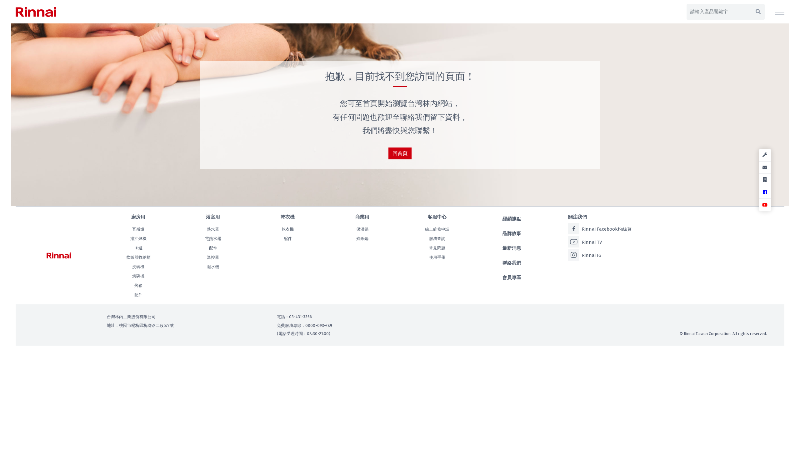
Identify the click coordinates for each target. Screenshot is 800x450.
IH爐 (138, 248)
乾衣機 (288, 217)
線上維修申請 (437, 229)
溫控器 (213, 257)
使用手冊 (437, 257)
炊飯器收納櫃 (138, 257)
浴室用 (213, 217)
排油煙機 (138, 238)
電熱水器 (213, 238)
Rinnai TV (592, 242)
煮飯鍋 (362, 238)
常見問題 (437, 248)
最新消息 (511, 248)
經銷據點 (511, 219)
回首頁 (400, 153)
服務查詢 (437, 238)
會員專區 (511, 277)
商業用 (362, 217)
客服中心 (437, 217)
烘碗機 (138, 276)
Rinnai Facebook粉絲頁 (607, 229)
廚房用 (138, 217)
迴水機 (213, 266)
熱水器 (213, 229)
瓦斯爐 (138, 229)
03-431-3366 (300, 316)
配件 (138, 294)
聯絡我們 (511, 263)
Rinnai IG (591, 255)
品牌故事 (511, 233)
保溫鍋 (362, 229)
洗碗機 (138, 266)
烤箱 (138, 285)
